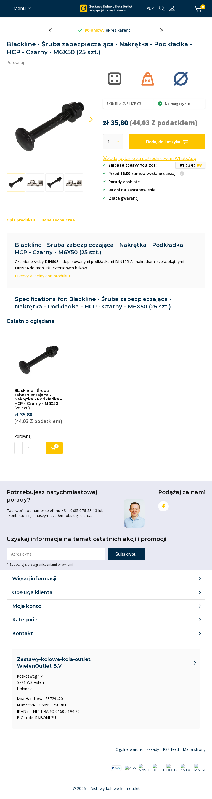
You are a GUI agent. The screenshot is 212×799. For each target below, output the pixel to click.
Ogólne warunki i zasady (137, 749)
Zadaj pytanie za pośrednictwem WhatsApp (151, 158)
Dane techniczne (58, 220)
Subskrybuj (126, 554)
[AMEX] (186, 768)
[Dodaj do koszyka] (54, 448)
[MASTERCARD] (144, 768)
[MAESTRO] (199, 768)
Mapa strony (194, 749)
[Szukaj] (162, 8)
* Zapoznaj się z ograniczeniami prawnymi (40, 564)
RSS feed (171, 749)
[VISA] (130, 768)
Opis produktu (21, 220)
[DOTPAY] (171, 768)
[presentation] (53, 30)
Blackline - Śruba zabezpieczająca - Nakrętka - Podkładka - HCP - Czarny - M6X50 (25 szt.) (38, 399)
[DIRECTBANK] (158, 768)
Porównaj (15, 62)
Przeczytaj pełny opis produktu (42, 275)
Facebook (163, 506)
